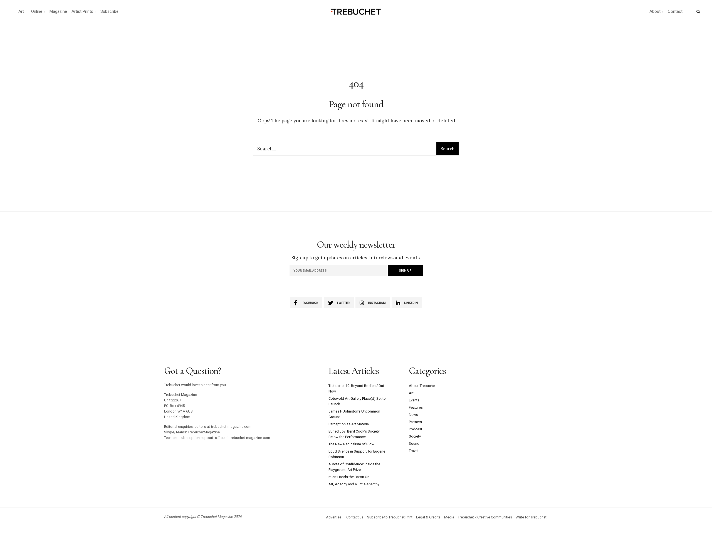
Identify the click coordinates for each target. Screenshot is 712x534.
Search (447, 148)
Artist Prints (82, 11)
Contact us (355, 517)
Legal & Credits (428, 517)
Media (449, 517)
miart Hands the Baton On (348, 477)
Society (415, 436)
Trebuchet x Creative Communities (485, 517)
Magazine (58, 11)
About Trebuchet (422, 386)
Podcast (415, 429)
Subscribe (109, 11)
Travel (413, 451)
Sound (414, 443)
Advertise (333, 517)
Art (21, 11)
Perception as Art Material (349, 424)
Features (416, 407)
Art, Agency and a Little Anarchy (353, 484)
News (413, 415)
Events (414, 400)
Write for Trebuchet (531, 517)
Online (36, 11)
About (655, 11)
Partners (415, 422)
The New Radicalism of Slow (351, 444)
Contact (675, 11)
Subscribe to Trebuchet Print (389, 517)
